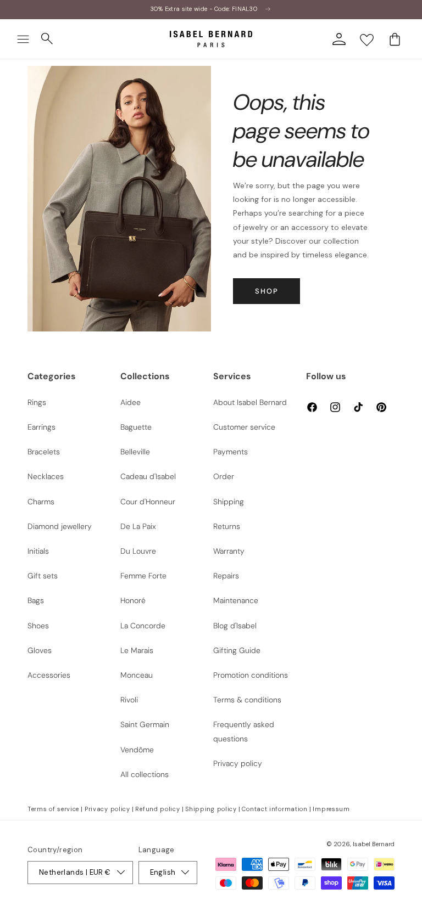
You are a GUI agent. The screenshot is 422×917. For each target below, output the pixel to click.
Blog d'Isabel (235, 626)
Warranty (229, 551)
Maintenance (235, 600)
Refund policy (157, 809)
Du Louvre (138, 551)
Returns (226, 526)
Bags (35, 600)
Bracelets (43, 452)
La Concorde (142, 626)
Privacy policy (237, 763)
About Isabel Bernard (250, 402)
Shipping (228, 502)
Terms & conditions (247, 700)
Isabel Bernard (374, 844)
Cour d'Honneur (147, 502)
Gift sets (42, 576)
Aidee (130, 402)
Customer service (244, 427)
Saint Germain (144, 724)
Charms (40, 502)
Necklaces (45, 476)
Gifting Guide (236, 650)
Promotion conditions (250, 675)
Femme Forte (143, 576)
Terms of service (53, 809)
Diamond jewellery (59, 526)
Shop (267, 291)
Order (223, 476)
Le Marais (136, 650)
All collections (144, 774)
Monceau (136, 675)
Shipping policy (211, 809)
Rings (36, 402)
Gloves (39, 650)
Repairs (226, 576)
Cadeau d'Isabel (148, 476)
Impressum (331, 809)
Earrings (41, 427)
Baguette (136, 427)
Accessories (48, 675)
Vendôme (137, 750)
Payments (230, 452)
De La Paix (138, 526)
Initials (38, 551)
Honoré (133, 600)
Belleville (135, 452)
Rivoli (129, 700)
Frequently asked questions (243, 731)
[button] (23, 39)
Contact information (274, 809)
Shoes (38, 626)
